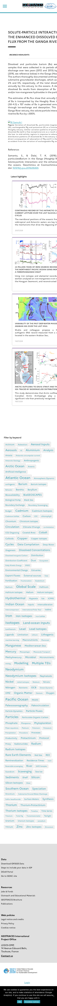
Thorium (11, 805)
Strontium (10, 794)
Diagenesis (10, 550)
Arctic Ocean (14, 466)
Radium (36, 743)
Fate (46, 575)
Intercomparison (12, 609)
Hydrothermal (15, 598)
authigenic (10, 484)
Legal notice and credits (12, 919)
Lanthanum (10, 629)
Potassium (47, 728)
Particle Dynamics (13, 711)
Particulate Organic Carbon (35, 717)
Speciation (39, 788)
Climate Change (31, 526)
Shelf (25, 777)
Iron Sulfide (40, 616)
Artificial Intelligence (15, 471)
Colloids (9, 538)
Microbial (30, 657)
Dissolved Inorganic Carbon (16, 555)
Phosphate (11, 722)
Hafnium (43, 586)
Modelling (21, 663)
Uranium (9, 820)
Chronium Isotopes (29, 521)
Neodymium (14, 669)
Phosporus (26, 723)
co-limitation (49, 527)
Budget (8, 511)
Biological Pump (13, 499)
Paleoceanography (16, 705)
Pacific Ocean (16, 699)
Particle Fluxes (34, 710)
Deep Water (48, 544)
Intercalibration (45, 604)
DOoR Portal (7, 871)
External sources (32, 575)
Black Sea (28, 499)
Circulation (12, 526)
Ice (42, 598)
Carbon (27, 516)
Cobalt (43, 532)
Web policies (8, 915)
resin (49, 760)
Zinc (19, 826)
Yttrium (9, 826)
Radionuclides (21, 743)
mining (8, 663)
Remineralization (14, 760)
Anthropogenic (31, 460)
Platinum (25, 728)
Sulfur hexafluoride (13, 799)
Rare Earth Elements (18, 755)
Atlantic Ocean (17, 477)
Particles (11, 716)
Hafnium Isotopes (13, 592)
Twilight (47, 815)
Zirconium (49, 827)
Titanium (8, 816)
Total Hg (19, 816)
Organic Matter (23, 692)
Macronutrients (30, 639)
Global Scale (26, 586)
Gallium (9, 587)
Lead (22, 629)
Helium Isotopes (45, 592)
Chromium (10, 521)
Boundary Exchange (15, 504)
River (29, 766)
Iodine (48, 609)
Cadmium (21, 510)
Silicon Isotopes (14, 782)
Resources (6, 887)
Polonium (36, 728)
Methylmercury (13, 657)
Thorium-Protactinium (32, 805)
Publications (7, 903)
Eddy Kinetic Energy (13, 565)
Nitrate (46, 682)
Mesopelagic (25, 652)
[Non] (53, 996)
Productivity (11, 738)
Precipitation (10, 732)
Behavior (8, 489)
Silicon (35, 777)
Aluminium (33, 450)
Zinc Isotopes (33, 826)
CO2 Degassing (12, 532)
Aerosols (11, 450)
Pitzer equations (11, 728)
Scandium (9, 771)
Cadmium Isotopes (42, 510)
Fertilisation (11, 580)
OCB (33, 687)
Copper (22, 538)
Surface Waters (31, 799)
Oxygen (50, 692)
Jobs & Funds (7, 891)
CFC (36, 516)
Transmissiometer (34, 816)
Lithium (35, 634)
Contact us (7, 955)
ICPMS (51, 598)
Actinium (9, 444)
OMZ (7, 692)
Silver (28, 783)
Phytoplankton (42, 722)
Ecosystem (44, 560)
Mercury (10, 651)
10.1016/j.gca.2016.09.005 (26, 167)
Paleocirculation (40, 705)
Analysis (48, 450)
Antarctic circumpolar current (28, 455)
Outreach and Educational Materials (18, 895)
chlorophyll (46, 516)
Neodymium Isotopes (20, 675)
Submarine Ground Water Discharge (32, 794)
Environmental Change (16, 570)
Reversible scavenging (14, 766)
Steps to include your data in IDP (16, 867)
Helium (29, 592)
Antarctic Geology (12, 460)
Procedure (23, 732)
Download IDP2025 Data (12, 863)
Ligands (9, 634)
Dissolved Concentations (34, 550)
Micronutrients (47, 657)
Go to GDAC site (9, 875)
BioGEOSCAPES (32, 494)
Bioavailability (12, 494)
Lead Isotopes (37, 629)
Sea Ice (38, 771)
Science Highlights (20, 54)
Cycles (9, 544)
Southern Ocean (17, 788)
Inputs (31, 604)
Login (27, 982)
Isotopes (12, 622)
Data (3, 859)
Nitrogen (10, 687)
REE (48, 754)
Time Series (46, 810)
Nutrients (23, 687)
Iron (8, 615)
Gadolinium (39, 580)
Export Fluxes (12, 575)
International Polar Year (31, 609)
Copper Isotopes (39, 538)
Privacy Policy (7, 923)
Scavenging (25, 771)
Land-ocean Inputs (36, 622)
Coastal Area (29, 532)
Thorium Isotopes (16, 810)
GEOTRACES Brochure (11, 899)
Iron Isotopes (24, 616)
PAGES (35, 699)
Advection (22, 444)
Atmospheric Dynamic (44, 478)
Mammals (45, 640)
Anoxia (8, 455)
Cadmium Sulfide (12, 516)
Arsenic (31, 466)
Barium (22, 484)
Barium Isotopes (38, 484)
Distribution (37, 555)
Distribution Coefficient (16, 560)
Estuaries (36, 570)
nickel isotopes (23, 682)
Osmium (39, 693)
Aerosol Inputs (40, 444)
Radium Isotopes (15, 749)
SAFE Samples (41, 766)
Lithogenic (47, 634)
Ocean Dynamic (46, 687)
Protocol (44, 737)
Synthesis (48, 799)
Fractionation (26, 580)
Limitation (22, 634)
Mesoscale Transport (41, 652)
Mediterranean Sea (35, 645)
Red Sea (38, 755)
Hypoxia (33, 598)
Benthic (20, 489)
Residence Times (35, 760)
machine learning (12, 640)
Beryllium (32, 489)
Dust (33, 560)
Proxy (8, 743)
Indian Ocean (14, 604)
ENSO (27, 565)
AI (21, 450)
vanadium (41, 821)
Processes (35, 732)
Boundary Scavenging (37, 505)
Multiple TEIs (41, 663)
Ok (19, 1001)
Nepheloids (46, 675)
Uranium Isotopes (26, 820)
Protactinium (28, 737)
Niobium (36, 682)
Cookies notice (8, 927)
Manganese (13, 645)
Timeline (34, 811)
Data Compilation (28, 544)
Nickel (9, 681)
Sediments (12, 777)
